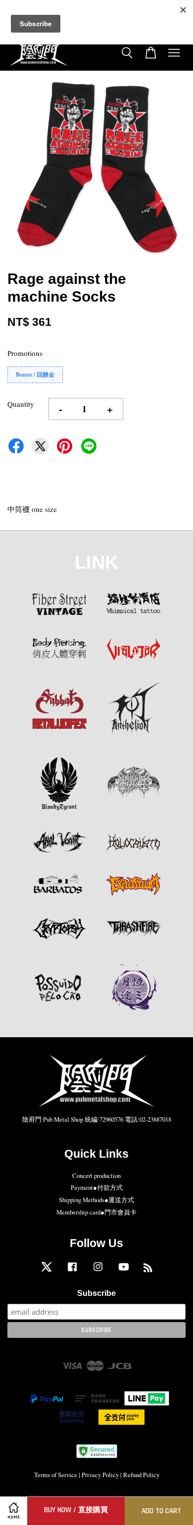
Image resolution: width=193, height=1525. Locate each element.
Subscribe (96, 1293)
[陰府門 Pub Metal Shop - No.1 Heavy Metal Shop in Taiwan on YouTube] (124, 1271)
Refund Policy (141, 1475)
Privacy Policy (100, 1475)
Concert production (96, 1176)
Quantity (20, 404)
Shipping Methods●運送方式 (96, 1200)
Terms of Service (55, 1475)
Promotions (25, 353)
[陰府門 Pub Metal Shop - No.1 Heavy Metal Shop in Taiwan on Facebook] (72, 1271)
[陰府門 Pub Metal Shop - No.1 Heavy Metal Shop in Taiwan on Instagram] (98, 1271)
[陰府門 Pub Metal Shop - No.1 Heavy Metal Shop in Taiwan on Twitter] (46, 1271)
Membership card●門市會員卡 (96, 1212)
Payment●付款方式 (97, 1187)
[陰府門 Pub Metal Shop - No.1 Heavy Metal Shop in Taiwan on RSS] (148, 1269)
